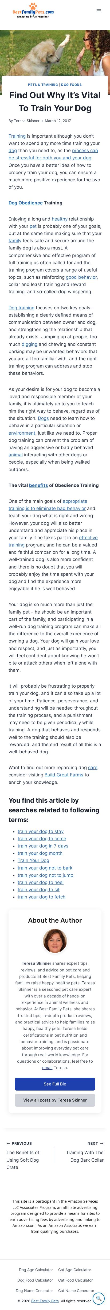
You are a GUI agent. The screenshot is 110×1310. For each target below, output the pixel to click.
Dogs (43, 418)
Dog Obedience (26, 203)
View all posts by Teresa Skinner (55, 1100)
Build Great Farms (64, 774)
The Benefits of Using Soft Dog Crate (22, 1155)
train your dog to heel (41, 882)
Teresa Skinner (27, 121)
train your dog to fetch (41, 897)
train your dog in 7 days (43, 846)
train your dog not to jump (45, 875)
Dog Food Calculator (35, 1280)
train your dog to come (42, 838)
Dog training (21, 307)
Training (17, 136)
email (47, 1067)
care (92, 767)
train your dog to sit (39, 889)
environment (22, 433)
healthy (60, 219)
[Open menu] (99, 10)
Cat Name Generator (76, 1290)
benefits (38, 485)
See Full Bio (55, 1084)
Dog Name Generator (34, 1290)
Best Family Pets (45, 1301)
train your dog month (40, 853)
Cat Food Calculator (75, 1280)
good (71, 277)
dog (13, 150)
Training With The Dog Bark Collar (85, 1152)
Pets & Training (43, 85)
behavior (87, 277)
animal (16, 454)
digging (29, 344)
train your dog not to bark (45, 868)
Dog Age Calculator (36, 1269)
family (15, 240)
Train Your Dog (33, 860)
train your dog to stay (41, 831)
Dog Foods (71, 85)
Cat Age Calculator (74, 1269)
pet (33, 226)
